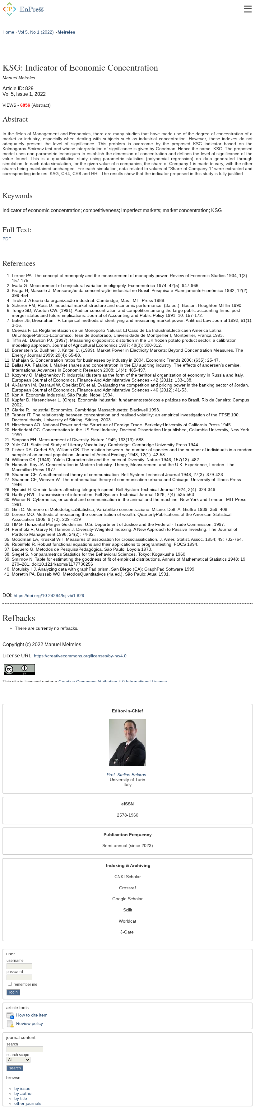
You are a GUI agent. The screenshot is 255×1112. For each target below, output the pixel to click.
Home (8, 32)
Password (15, 972)
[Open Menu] (248, 9)
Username (15, 960)
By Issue (22, 1088)
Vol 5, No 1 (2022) (36, 32)
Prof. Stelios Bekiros (126, 774)
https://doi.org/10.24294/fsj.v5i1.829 (49, 595)
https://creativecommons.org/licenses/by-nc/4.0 (80, 655)
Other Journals (27, 1103)
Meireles (66, 32)
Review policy (29, 1023)
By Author (23, 1093)
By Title (20, 1098)
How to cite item (32, 1014)
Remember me (25, 984)
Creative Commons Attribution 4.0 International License (112, 681)
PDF (6, 238)
